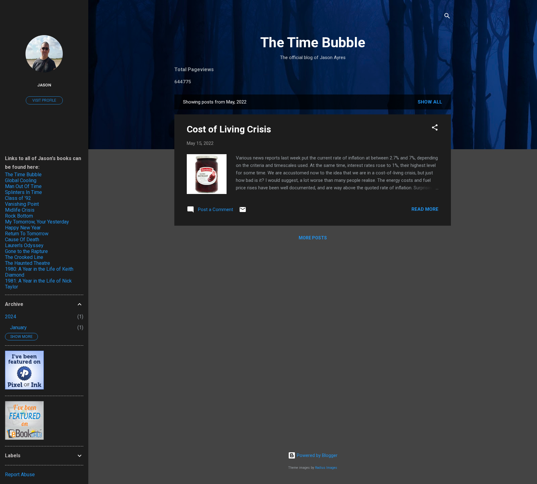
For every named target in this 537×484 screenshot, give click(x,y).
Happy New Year (23, 228)
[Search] (447, 16)
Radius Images (326, 468)
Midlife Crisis (19, 210)
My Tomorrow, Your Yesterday (37, 222)
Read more (424, 209)
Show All (430, 102)
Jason (44, 84)
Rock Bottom (19, 216)
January (18, 327)
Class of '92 (18, 198)
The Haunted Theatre (27, 263)
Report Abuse (20, 474)
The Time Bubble (312, 42)
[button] (434, 128)
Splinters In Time (23, 192)
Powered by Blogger (316, 455)
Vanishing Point (22, 204)
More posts (313, 237)
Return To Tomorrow (26, 234)
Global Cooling (20, 180)
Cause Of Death (22, 239)
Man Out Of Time (23, 186)
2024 (10, 317)
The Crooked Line (24, 257)
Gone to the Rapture (26, 251)
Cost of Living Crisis (229, 129)
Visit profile (44, 100)
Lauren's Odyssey (24, 245)
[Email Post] (242, 211)
